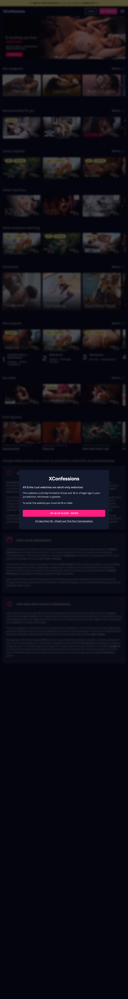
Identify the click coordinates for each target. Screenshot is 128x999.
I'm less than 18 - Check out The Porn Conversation (64, 521)
